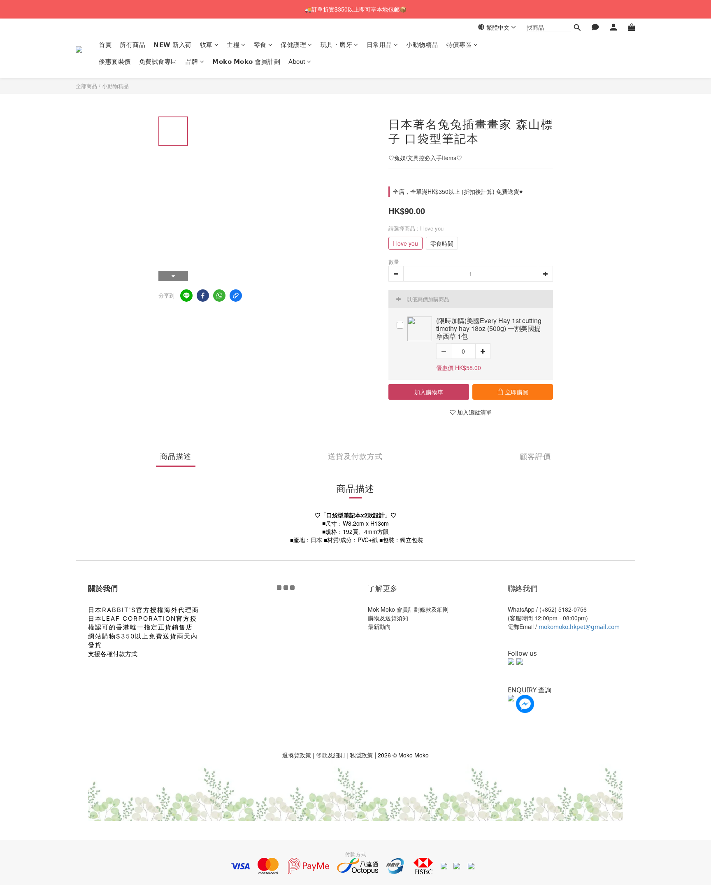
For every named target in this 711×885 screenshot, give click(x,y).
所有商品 (132, 44)
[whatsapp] (219, 295)
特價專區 (459, 44)
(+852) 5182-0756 (563, 609)
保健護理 (293, 44)
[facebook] (203, 295)
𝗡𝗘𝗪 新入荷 (172, 44)
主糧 (233, 44)
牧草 (206, 44)
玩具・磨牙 (337, 44)
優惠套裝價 (115, 61)
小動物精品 (422, 44)
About (296, 61)
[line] (186, 295)
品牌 (192, 61)
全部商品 (86, 86)
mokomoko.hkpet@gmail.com (579, 627)
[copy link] (236, 295)
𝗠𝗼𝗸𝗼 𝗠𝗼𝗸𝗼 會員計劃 (246, 61)
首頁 (105, 44)
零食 (260, 44)
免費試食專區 (158, 61)
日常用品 (379, 44)
